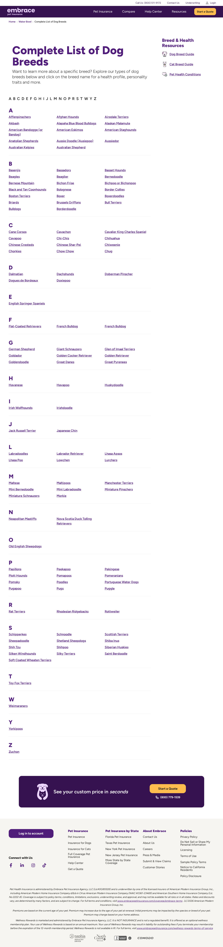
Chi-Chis (63, 238)
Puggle (110, 588)
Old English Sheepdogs (25, 546)
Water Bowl (25, 21)
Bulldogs (15, 209)
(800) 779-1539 (170, 797)
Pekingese (112, 569)
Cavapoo (15, 238)
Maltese (14, 483)
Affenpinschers (20, 117)
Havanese (16, 385)
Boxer (61, 196)
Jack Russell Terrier (22, 431)
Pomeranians (114, 576)
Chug (108, 251)
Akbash (14, 123)
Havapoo (63, 385)
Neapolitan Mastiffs (22, 519)
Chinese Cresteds (21, 245)
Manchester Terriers (119, 483)
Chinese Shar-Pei (69, 245)
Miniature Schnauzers (24, 496)
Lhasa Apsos (113, 454)
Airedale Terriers (116, 117)
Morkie (61, 496)
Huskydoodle (114, 385)
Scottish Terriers (116, 634)
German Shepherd (22, 349)
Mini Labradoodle (69, 489)
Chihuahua (112, 238)
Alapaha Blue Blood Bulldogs (76, 123)
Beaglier (62, 177)
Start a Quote (205, 11)
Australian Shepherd (71, 147)
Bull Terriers (113, 202)
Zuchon (14, 752)
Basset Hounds (115, 170)
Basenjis (14, 170)
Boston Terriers (19, 196)
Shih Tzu (15, 647)
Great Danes (65, 362)
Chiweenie (112, 245)
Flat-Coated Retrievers (25, 326)
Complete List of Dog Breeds (50, 21)
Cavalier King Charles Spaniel (125, 232)
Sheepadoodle (19, 641)
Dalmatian (16, 274)
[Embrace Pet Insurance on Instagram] (33, 865)
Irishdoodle (64, 408)
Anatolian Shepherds (23, 141)
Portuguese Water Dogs (122, 582)
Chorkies (15, 251)
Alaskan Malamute (117, 123)
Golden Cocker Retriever (74, 355)
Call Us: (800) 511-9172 (148, 2)
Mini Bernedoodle (21, 489)
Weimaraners (18, 706)
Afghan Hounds (68, 117)
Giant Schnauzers (69, 349)
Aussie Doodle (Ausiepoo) (75, 141)
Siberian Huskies (116, 647)
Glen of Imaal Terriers (120, 349)
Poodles (62, 582)
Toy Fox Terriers (20, 683)
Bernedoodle (114, 177)
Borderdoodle (66, 209)
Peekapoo (64, 569)
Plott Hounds (18, 576)
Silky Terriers (66, 654)
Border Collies (115, 189)
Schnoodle (64, 634)
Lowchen (63, 460)
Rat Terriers (17, 611)
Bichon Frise (65, 183)
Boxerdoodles (114, 196)
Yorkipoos (16, 729)
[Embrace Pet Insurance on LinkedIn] (22, 865)
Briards (14, 202)
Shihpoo (62, 647)
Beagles (14, 177)
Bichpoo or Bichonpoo (120, 183)
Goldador (15, 355)
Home (12, 21)
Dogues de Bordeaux (23, 280)
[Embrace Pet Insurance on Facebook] (11, 865)
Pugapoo (15, 588)
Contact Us (173, 2)
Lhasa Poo (16, 460)
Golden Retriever (117, 355)
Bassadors (64, 170)
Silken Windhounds (22, 654)
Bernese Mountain (21, 183)
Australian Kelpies (21, 147)
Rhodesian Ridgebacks (73, 611)
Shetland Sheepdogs (71, 641)
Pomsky (14, 582)
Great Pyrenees (116, 362)
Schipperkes (17, 634)
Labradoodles (18, 454)
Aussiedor (112, 141)
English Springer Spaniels (27, 303)
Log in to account (31, 833)
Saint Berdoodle (116, 654)
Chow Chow (65, 251)
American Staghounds (120, 130)
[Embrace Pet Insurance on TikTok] (44, 865)
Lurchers (111, 460)
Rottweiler (112, 611)
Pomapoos (64, 576)
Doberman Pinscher (119, 274)
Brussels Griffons (69, 202)
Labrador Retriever (70, 454)
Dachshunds (65, 274)
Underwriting (193, 2)
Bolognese (64, 189)
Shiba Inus (112, 641)
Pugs (60, 588)
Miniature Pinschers (119, 489)
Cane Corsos (17, 232)
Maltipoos (63, 483)
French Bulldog (67, 326)
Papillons (15, 569)
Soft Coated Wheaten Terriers (30, 660)
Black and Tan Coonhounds (27, 189)
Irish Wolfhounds (20, 408)
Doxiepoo (63, 280)
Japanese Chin (67, 431)
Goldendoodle (19, 362)
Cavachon (64, 232)
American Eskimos (70, 130)
